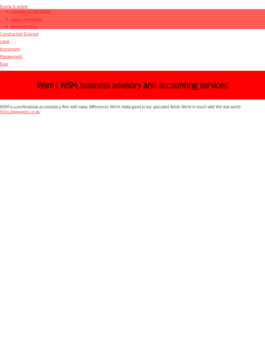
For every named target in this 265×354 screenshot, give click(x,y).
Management (11, 56)
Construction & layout (19, 34)
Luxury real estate (26, 19)
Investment (10, 49)
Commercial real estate (30, 11)
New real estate (24, 26)
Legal (4, 41)
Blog (4, 64)
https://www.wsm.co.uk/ (20, 111)
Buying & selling (14, 6)
